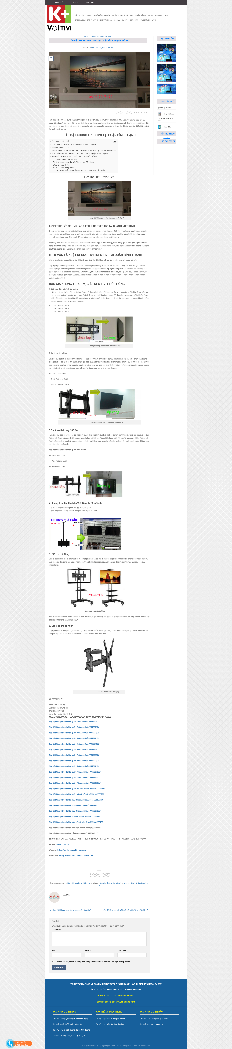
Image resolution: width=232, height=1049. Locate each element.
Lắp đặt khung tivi (145, 15)
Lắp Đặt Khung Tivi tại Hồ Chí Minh (97, 36)
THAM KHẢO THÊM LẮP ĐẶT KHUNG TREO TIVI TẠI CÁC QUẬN (82, 170)
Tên (54, 951)
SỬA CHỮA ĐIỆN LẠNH (147, 20)
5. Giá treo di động (63, 165)
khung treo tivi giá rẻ (130, 883)
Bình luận (56, 930)
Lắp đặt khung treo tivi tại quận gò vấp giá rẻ (72, 910)
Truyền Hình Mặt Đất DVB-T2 (123, 15)
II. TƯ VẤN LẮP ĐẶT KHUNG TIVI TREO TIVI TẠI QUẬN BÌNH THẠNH (80, 154)
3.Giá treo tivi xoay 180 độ (66, 159)
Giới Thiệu (90, 2)
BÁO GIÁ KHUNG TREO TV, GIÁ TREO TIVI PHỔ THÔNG (74, 156)
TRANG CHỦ (58, 2)
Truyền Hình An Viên (101, 15)
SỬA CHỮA (134, 20)
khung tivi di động (106, 883)
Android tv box (161, 15)
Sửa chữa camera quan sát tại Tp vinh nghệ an (165, 108)
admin (110, 48)
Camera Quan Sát (82, 20)
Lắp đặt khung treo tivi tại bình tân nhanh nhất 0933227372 (74, 811)
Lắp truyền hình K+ (83, 15)
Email (88, 951)
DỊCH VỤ (117, 20)
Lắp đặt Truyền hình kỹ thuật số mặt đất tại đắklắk (124, 910)
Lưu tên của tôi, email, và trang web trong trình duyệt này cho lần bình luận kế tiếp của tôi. (93, 962)
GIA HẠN (125, 20)
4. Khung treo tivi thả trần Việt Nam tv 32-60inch (75, 162)
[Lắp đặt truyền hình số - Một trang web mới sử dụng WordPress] (59, 18)
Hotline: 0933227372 (60, 148)
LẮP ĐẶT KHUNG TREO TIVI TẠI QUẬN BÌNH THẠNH (74, 145)
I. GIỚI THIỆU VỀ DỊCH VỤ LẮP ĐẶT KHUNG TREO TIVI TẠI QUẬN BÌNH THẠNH (84, 151)
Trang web (121, 951)
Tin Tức (75, 2)
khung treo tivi (117, 883)
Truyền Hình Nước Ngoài (101, 20)
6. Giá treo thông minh (65, 168)
